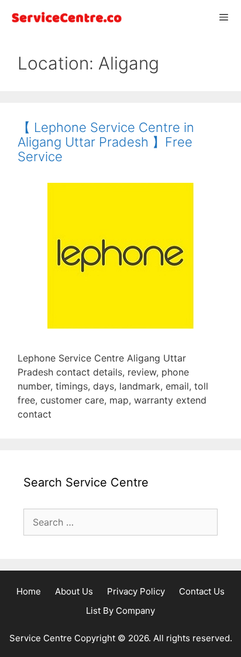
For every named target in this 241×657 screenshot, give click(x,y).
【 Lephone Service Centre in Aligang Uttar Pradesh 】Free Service (106, 142)
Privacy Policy (136, 591)
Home (28, 591)
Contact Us (202, 591)
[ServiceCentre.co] (64, 17)
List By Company (120, 610)
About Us (74, 591)
